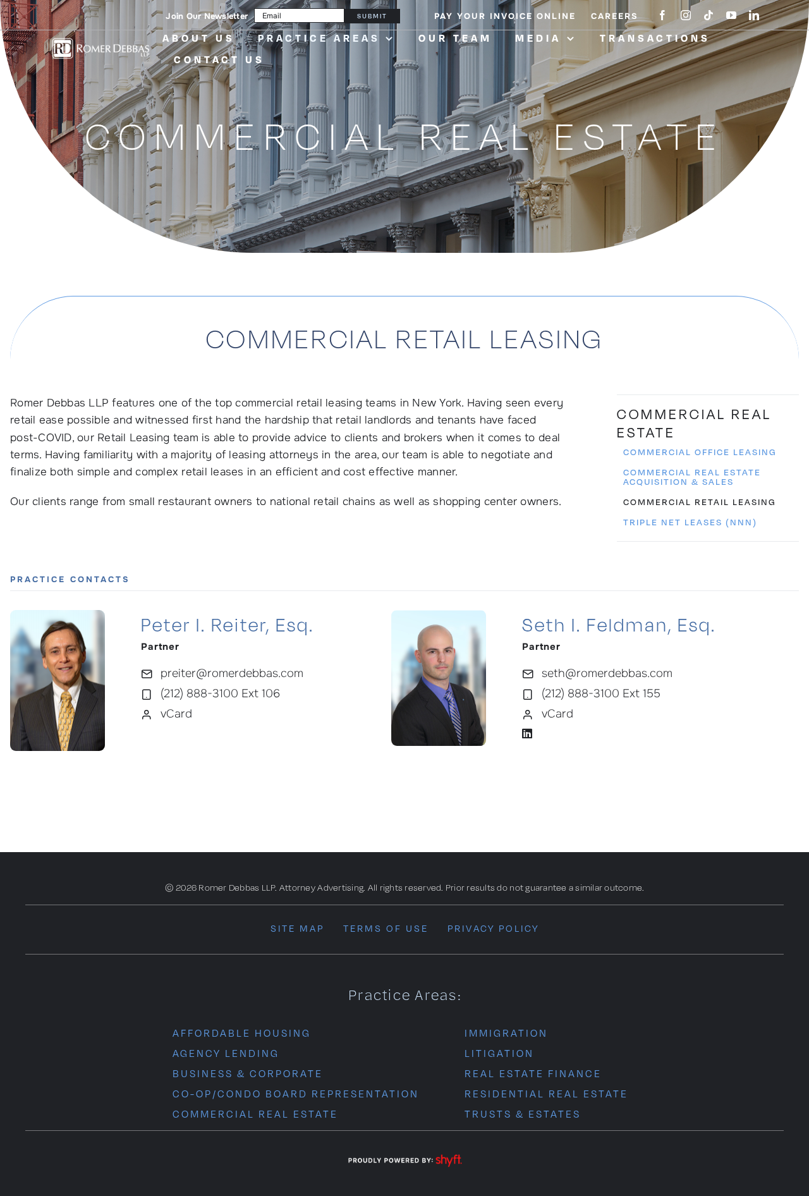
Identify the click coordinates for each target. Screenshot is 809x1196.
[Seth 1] (438, 615)
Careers (614, 16)
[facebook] (662, 15)
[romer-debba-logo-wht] (100, 40)
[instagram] (686, 15)
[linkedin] (754, 15)
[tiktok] (708, 15)
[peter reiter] (57, 615)
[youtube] (731, 15)
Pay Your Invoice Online (505, 16)
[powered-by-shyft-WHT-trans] (404, 1155)
